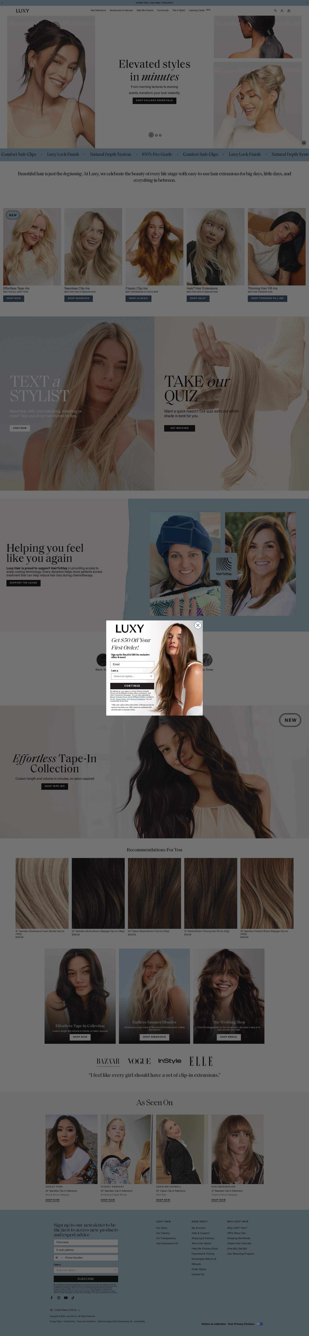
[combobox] (132, 676)
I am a (114, 670)
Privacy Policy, (121, 699)
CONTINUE (132, 686)
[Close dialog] (197, 625)
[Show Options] (151, 676)
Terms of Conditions (137, 699)
